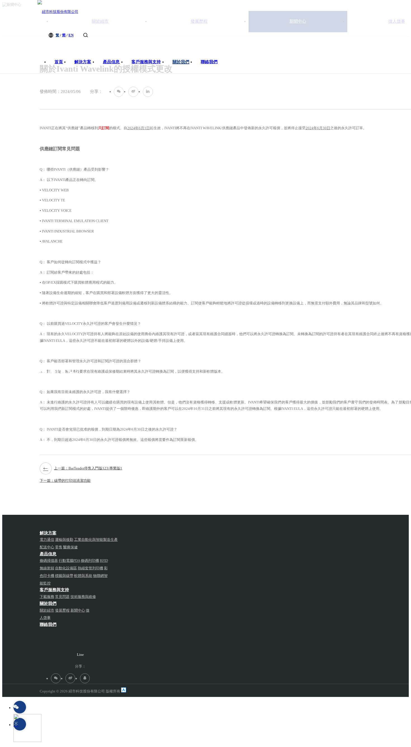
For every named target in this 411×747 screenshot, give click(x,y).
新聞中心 (93, 738)
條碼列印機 (90, 560)
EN (71, 35)
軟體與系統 (83, 576)
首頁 (59, 62)
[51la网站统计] (123, 691)
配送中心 (47, 547)
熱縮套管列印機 (90, 568)
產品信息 (111, 62)
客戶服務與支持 (146, 62)
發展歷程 (62, 610)
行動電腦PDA (69, 560)
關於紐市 (47, 610)
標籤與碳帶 (64, 576)
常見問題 (62, 597)
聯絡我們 (209, 62)
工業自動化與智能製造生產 (96, 539)
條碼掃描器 (49, 560)
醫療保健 (70, 547)
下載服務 (47, 597)
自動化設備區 (66, 568)
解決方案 (82, 62)
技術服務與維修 (83, 597)
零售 (58, 547)
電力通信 (47, 539)
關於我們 (181, 62)
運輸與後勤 (64, 539)
